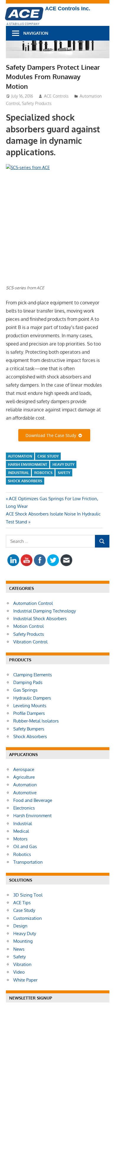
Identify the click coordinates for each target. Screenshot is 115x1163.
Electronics (24, 808)
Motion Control (28, 626)
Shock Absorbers (25, 481)
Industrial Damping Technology (44, 611)
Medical (21, 831)
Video (19, 972)
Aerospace (23, 769)
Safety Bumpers (28, 729)
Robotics (43, 472)
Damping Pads (27, 682)
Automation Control (33, 603)
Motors (20, 839)
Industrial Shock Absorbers (40, 618)
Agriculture (24, 777)
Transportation (28, 862)
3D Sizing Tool (27, 895)
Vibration (22, 964)
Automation (20, 456)
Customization (27, 918)
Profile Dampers (29, 713)
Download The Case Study (51, 435)
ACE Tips (22, 902)
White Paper (25, 980)
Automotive (25, 792)
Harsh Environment (27, 464)
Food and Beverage (32, 800)
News (18, 949)
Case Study (48, 456)
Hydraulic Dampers (32, 698)
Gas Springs (25, 690)
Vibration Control (30, 642)
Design (20, 926)
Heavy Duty (63, 464)
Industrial (18, 472)
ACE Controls (56, 96)
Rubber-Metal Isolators (36, 721)
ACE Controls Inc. (67, 8)
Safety (64, 472)
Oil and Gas (25, 846)
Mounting (23, 941)
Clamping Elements (32, 675)
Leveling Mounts (29, 705)
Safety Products (37, 103)
